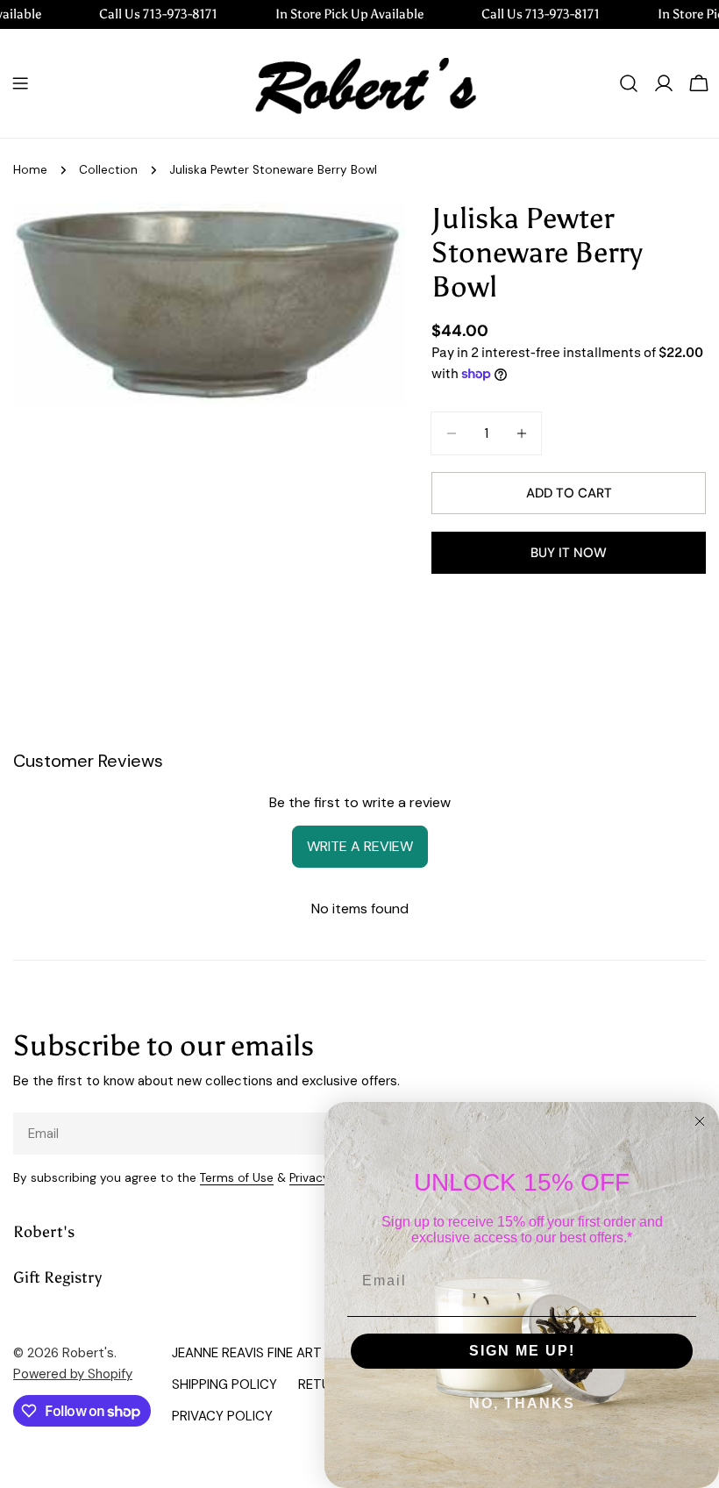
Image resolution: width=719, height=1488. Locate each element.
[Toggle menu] (20, 83)
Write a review (360, 846)
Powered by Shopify (72, 1374)
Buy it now (568, 553)
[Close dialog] (699, 1121)
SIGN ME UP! (522, 1350)
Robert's (88, 1353)
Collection (108, 169)
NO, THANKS (522, 1403)
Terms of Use (237, 1177)
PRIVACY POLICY (222, 1416)
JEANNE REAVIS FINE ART (247, 1353)
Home (30, 169)
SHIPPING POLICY (224, 1384)
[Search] (628, 83)
